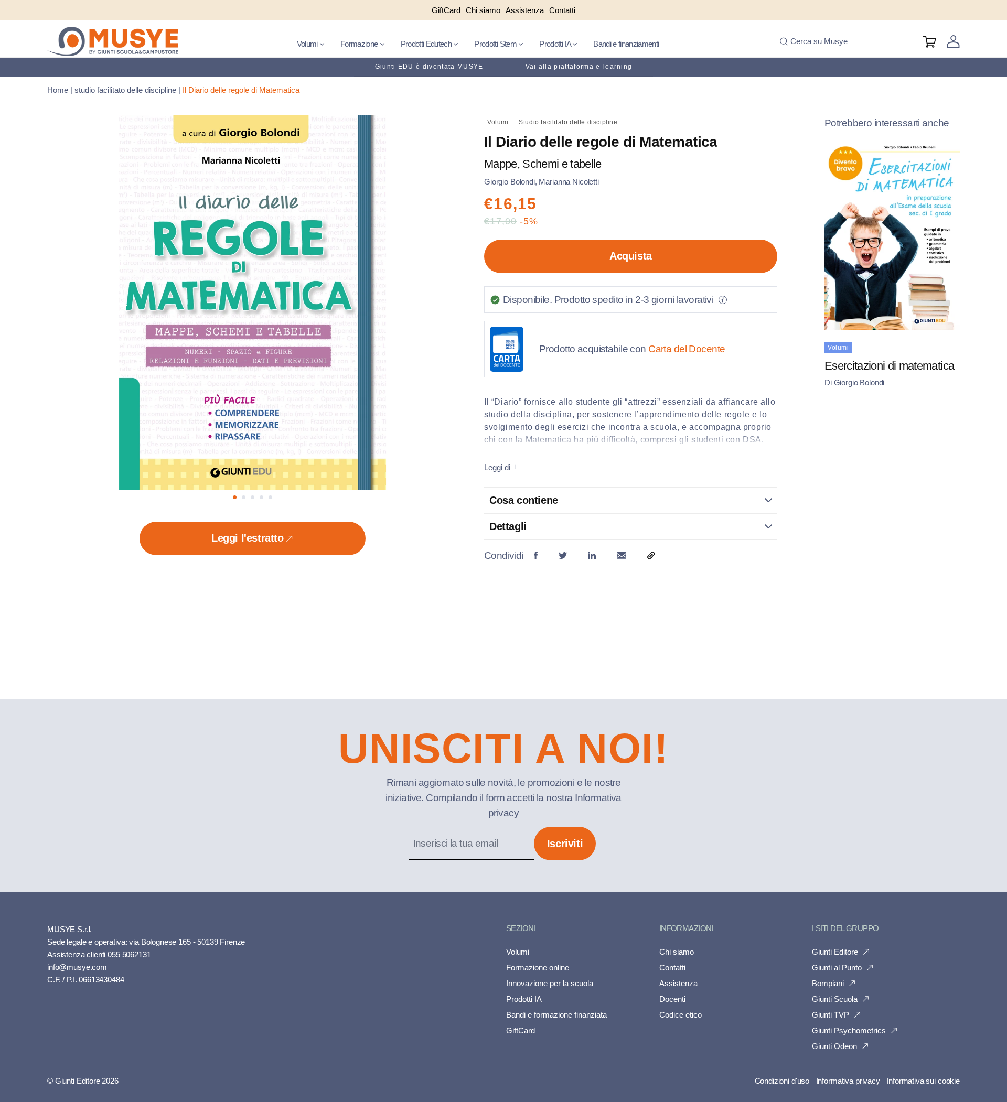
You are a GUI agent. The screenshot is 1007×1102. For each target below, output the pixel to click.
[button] (311, 44)
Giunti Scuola (835, 999)
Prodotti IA (555, 43)
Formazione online (537, 967)
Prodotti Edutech (427, 43)
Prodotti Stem (496, 43)
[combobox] (847, 41)
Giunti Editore (835, 951)
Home (57, 89)
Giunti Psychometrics (849, 1030)
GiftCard (520, 1030)
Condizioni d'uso (782, 1080)
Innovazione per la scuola (549, 983)
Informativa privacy (848, 1080)
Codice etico (680, 1014)
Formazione (360, 43)
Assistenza (678, 983)
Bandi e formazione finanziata (556, 1014)
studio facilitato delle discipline (125, 89)
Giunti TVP (830, 1014)
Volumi (308, 43)
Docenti (672, 999)
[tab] (235, 497)
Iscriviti (565, 843)
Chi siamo (676, 951)
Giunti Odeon (834, 1046)
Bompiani (828, 983)
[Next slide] (380, 307)
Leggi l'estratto (247, 538)
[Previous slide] (124, 307)
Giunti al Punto (837, 967)
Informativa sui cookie (923, 1080)
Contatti (672, 967)
